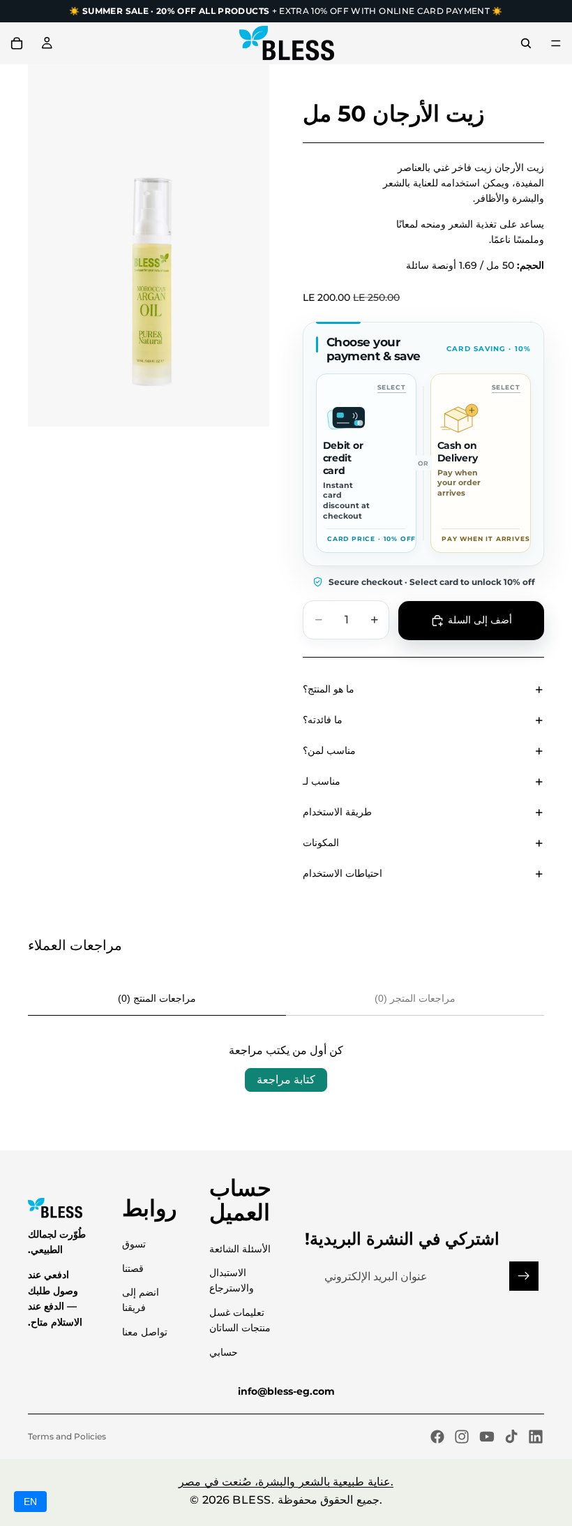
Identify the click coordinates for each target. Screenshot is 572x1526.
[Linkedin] (535, 1436)
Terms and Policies (67, 1436)
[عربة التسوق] (16, 43)
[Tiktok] (511, 1436)
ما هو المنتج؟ (328, 689)
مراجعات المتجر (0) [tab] (415, 998)
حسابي (223, 1352)
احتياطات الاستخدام (342, 873)
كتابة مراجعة (286, 1079)
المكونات (321, 842)
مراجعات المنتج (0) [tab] (157, 998)
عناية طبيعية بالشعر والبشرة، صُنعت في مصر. (286, 1481)
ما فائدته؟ (323, 719)
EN (30, 1501)
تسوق (134, 1244)
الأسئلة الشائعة (240, 1249)
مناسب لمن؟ (329, 750)
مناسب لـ (321, 781)
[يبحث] (526, 43)
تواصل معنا (144, 1332)
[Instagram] (461, 1436)
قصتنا (133, 1268)
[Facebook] (437, 1436)
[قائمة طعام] (556, 43)
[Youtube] (487, 1436)
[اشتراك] (524, 1276)
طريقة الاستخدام (337, 812)
